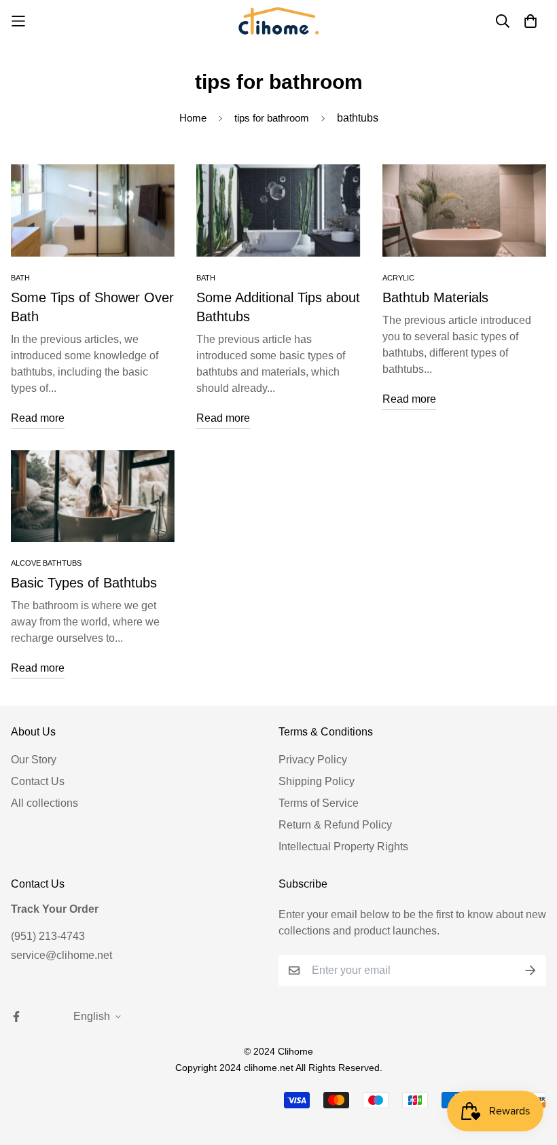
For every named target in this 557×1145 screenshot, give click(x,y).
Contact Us (38, 781)
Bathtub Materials (435, 297)
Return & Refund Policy (335, 825)
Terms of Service (318, 803)
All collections (44, 803)
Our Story (33, 759)
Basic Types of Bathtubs (84, 582)
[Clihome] (278, 20)
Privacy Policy (312, 759)
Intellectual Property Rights (343, 846)
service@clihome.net (61, 955)
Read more (38, 418)
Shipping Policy (316, 781)
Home (192, 118)
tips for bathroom (271, 118)
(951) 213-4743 (48, 936)
